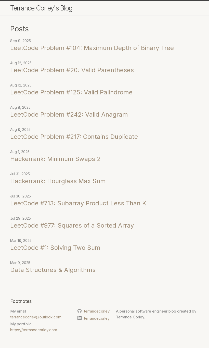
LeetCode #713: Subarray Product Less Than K (78, 203)
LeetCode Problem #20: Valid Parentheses (72, 70)
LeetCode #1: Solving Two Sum (55, 247)
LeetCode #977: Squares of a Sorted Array (72, 225)
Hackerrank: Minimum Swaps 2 (55, 159)
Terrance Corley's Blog (41, 8)
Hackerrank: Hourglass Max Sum (58, 181)
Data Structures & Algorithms (53, 270)
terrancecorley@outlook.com (35, 317)
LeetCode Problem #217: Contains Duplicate (74, 136)
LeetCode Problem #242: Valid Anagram (69, 114)
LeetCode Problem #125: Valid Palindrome (71, 92)
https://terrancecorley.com (33, 329)
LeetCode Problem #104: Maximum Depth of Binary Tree (92, 48)
